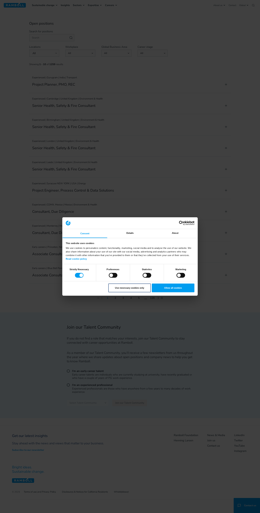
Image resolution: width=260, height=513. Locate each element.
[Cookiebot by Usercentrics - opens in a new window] (181, 223)
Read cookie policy (76, 259)
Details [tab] (130, 233)
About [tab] (175, 233)
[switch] (113, 275)
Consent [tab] (84, 233)
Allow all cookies (173, 288)
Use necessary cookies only (129, 288)
